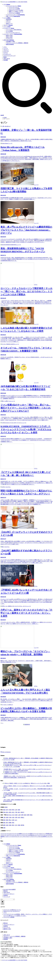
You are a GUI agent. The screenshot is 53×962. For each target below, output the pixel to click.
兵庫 (16, 817)
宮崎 (19, 825)
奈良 (19, 817)
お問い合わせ (6, 58)
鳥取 (4, 820)
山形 (16, 809)
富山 (10, 814)
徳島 (4, 822)
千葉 (16, 812)
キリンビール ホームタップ (13, 32)
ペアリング (36, 836)
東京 (19, 812)
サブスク (5, 52)
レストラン (6, 51)
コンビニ (48, 836)
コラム (5, 47)
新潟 (7, 814)
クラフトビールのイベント (39, 833)
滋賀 (7, 817)
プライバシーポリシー (8, 893)
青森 (4, 809)
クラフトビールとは (14, 7)
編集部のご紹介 (7, 929)
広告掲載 (5, 60)
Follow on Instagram (6, 752)
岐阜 (25, 814)
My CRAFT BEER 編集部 (9, 889)
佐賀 (7, 825)
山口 (16, 820)
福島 (19, 809)
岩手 (7, 809)
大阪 (13, 817)
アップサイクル (24, 836)
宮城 (10, 809)
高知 (13, 822)
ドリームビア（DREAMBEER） (14, 29)
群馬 (10, 812)
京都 (10, 817)
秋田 (13, 809)
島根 (7, 820)
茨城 (4, 812)
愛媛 (10, 822)
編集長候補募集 (10, 44)
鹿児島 (22, 825)
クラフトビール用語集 (14, 13)
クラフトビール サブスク (45, 835)
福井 (16, 814)
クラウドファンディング (9, 55)
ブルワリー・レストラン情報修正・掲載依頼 (17, 42)
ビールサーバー (7, 54)
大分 (16, 825)
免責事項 (5, 895)
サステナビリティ (16, 836)
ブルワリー (6, 49)
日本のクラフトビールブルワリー (11, 911)
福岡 (4, 825)
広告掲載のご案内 (10, 41)
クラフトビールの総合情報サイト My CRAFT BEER (14, 960)
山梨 (19, 814)
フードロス (31, 836)
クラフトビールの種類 (14, 8)
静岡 (28, 814)
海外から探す (9, 37)
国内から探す (9, 35)
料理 (45, 836)
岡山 (10, 820)
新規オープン (9, 23)
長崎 (10, 825)
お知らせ (8, 20)
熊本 (13, 825)
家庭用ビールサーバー (6, 836)
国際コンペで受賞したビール (16, 11)
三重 (4, 817)
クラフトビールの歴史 (27, 833)
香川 (7, 822)
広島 (13, 820)
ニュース (5, 48)
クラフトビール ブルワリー (15, 835)
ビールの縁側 (9, 31)
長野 (22, 814)
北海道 (5, 807)
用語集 (5, 57)
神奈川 (22, 812)
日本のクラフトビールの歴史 (16, 10)
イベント (8, 22)
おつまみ (41, 836)
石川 (13, 814)
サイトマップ (6, 896)
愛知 (31, 814)
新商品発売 (9, 19)
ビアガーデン (9, 38)
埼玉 (13, 812)
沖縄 (4, 827)
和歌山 (22, 817)
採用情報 (5, 939)
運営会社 (5, 891)
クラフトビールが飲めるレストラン (30, 835)
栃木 (7, 812)
